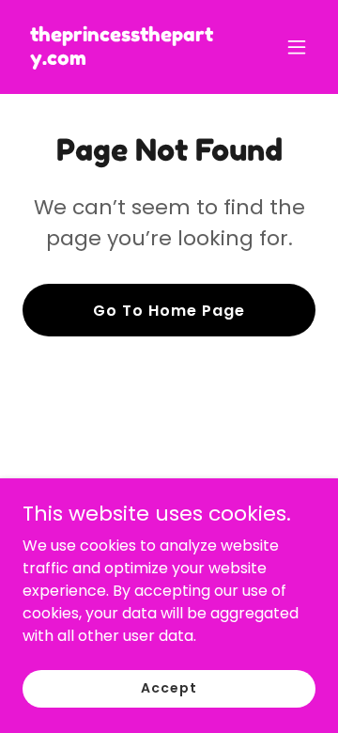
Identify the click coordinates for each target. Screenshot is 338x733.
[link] (125, 59)
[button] (296, 47)
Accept (168, 687)
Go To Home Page (169, 310)
